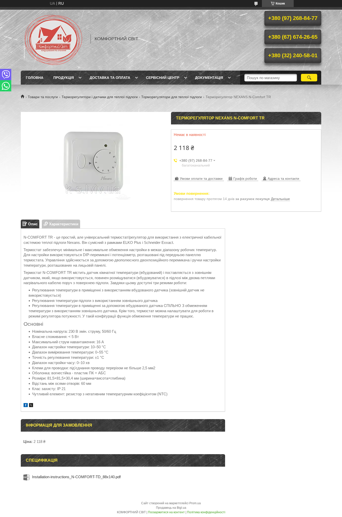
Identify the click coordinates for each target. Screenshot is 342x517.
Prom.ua (195, 503)
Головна (34, 78)
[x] (31, 406)
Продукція (63, 78)
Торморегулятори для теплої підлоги (171, 97)
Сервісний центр (162, 78)
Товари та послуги (43, 97)
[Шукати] (309, 77)
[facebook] (26, 406)
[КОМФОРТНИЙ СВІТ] (53, 39)
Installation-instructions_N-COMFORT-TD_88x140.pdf (76, 477)
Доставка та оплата (110, 78)
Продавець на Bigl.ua (171, 507)
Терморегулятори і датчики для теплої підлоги (100, 97)
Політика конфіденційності (206, 512)
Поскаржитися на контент (166, 512)
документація (209, 78)
